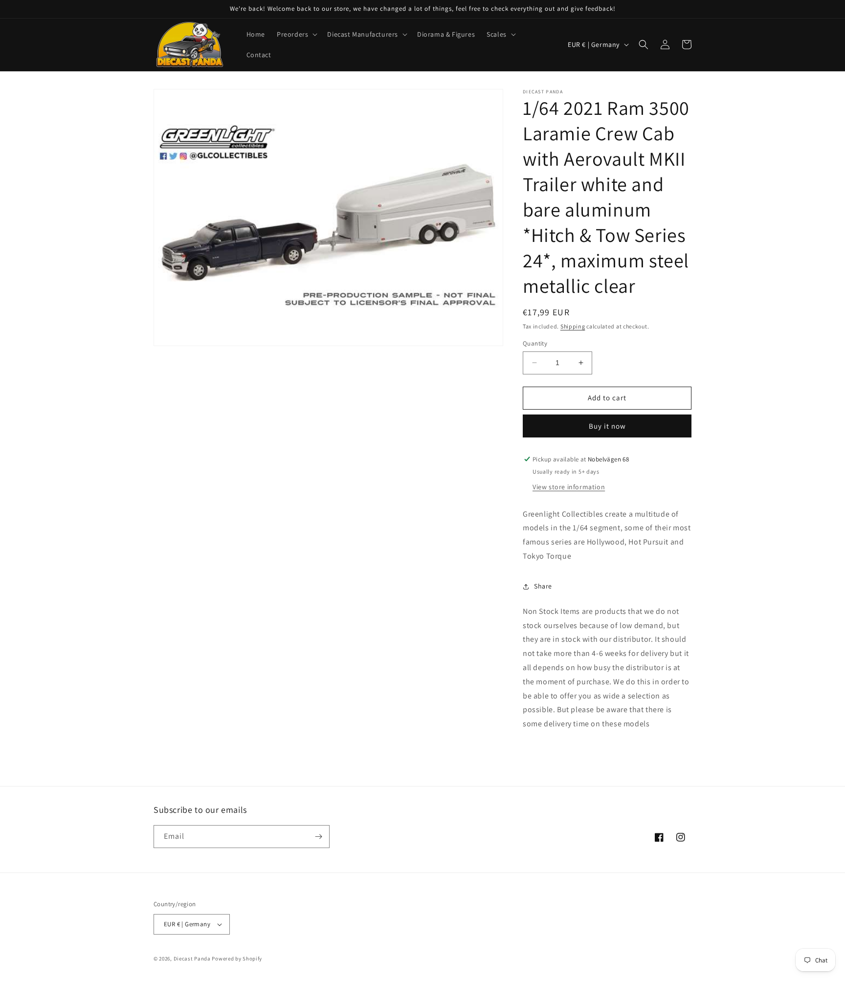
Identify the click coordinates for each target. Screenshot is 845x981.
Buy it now (607, 426)
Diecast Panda (192, 958)
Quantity (535, 343)
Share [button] (543, 586)
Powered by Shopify (237, 958)
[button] (296, 34)
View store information (569, 486)
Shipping (572, 326)
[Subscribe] (318, 836)
